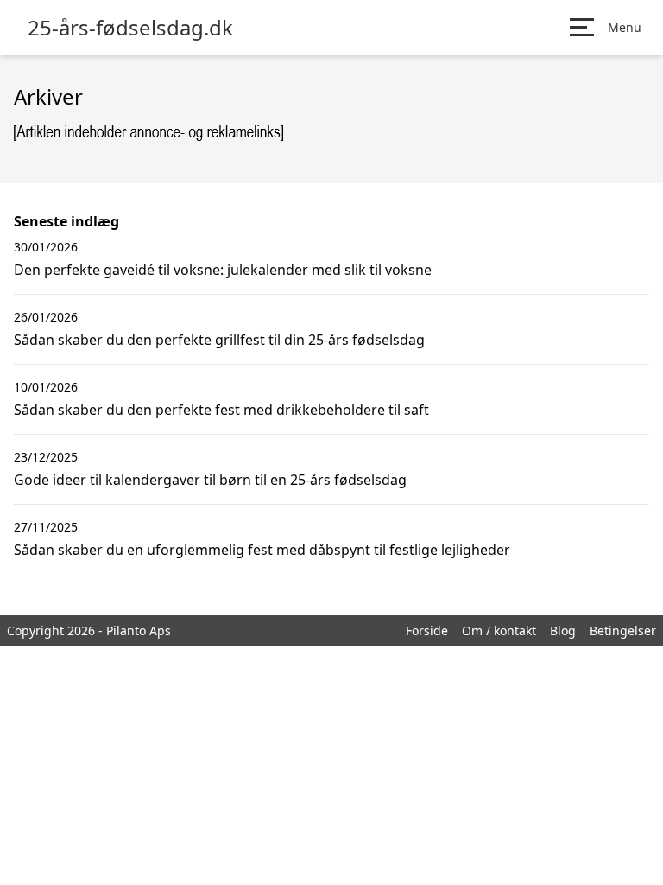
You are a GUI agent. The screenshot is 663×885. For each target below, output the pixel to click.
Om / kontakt (499, 630)
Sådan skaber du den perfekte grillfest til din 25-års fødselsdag (219, 339)
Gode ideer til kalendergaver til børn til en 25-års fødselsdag (210, 479)
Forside (427, 630)
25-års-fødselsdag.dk (130, 27)
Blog (563, 630)
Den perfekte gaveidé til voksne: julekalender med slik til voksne (223, 269)
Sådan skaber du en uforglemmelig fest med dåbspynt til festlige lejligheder (262, 549)
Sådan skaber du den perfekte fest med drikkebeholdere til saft (221, 409)
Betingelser (623, 630)
